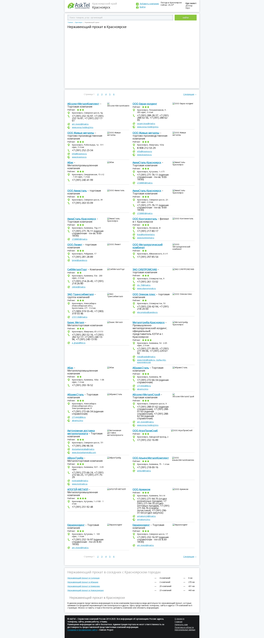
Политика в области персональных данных (185, 628)
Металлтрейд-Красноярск (149, 322)
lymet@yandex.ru (79, 260)
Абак (70, 162)
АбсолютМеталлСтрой (146, 394)
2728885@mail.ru (144, 183)
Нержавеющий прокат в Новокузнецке (85, 590)
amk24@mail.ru (144, 470)
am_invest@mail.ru (80, 124)
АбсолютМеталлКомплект (83, 103)
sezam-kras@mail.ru (146, 123)
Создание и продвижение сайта (82, 630)
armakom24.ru (143, 519)
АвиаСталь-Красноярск (147, 162)
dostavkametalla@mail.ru (83, 449)
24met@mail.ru (78, 287)
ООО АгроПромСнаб (145, 430)
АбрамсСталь (141, 367)
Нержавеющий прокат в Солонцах (83, 578)
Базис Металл (75, 322)
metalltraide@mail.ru (146, 356)
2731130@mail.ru (79, 317)
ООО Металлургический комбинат (148, 246)
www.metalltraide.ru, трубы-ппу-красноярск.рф (151, 361)
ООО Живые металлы (80, 132)
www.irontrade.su (79, 484)
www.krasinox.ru (79, 157)
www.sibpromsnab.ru (146, 288)
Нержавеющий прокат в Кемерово (83, 586)
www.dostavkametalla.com (84, 452)
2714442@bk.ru (144, 385)
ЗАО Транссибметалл (80, 294)
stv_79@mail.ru (143, 285)
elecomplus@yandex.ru (147, 312)
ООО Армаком (141, 489)
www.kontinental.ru (145, 237)
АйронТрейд (75, 458)
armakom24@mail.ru (146, 516)
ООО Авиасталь (77, 190)
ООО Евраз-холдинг (145, 103)
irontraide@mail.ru (80, 480)
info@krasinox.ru (79, 153)
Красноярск (78, 22)
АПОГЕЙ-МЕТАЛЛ (77, 489)
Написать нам (181, 624)
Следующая (188, 94)
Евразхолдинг (76, 525)
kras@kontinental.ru (146, 234)
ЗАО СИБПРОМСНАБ (145, 269)
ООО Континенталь (145, 218)
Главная (70, 22)
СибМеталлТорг (77, 269)
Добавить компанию (149, 3)
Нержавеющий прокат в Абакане (82, 582)
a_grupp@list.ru (78, 342)
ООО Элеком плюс (144, 294)
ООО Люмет (74, 244)
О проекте (179, 618)
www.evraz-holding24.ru (82, 127)
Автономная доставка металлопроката (81, 432)
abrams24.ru (142, 389)
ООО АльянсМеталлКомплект (151, 458)
